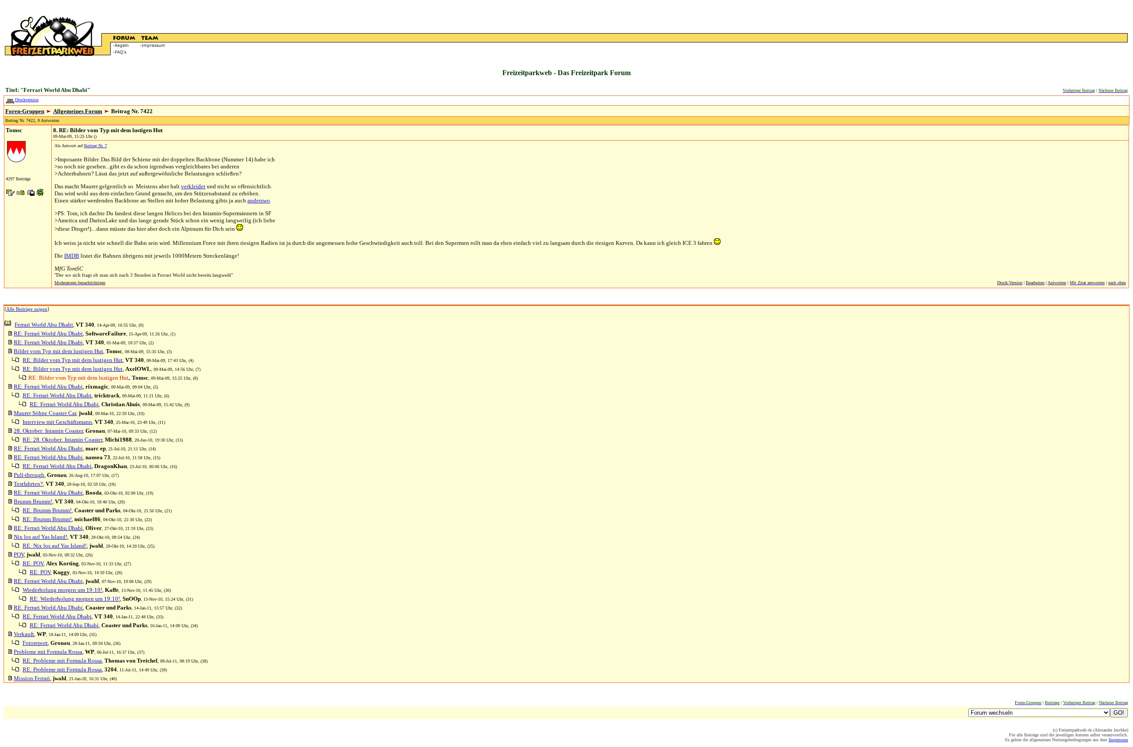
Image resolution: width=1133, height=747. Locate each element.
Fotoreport (35, 643)
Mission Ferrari (32, 678)
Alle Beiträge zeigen (26, 309)
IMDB (71, 255)
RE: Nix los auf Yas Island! (55, 545)
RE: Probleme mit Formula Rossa (62, 660)
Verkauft (24, 634)
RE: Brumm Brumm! (47, 510)
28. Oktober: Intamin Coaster (48, 430)
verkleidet (193, 186)
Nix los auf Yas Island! (40, 537)
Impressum (1118, 739)
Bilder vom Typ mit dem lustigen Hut (58, 351)
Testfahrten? (28, 483)
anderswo (258, 200)
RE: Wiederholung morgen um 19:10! (75, 598)
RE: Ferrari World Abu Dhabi (48, 333)
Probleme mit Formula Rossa (48, 651)
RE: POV (33, 563)
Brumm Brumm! (33, 501)
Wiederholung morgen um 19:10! (62, 590)
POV (19, 554)
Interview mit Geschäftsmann (57, 422)
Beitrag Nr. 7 (95, 145)
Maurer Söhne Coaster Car (45, 413)
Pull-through (29, 475)
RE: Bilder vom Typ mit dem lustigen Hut (73, 360)
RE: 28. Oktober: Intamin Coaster (62, 439)
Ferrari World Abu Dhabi (44, 324)
